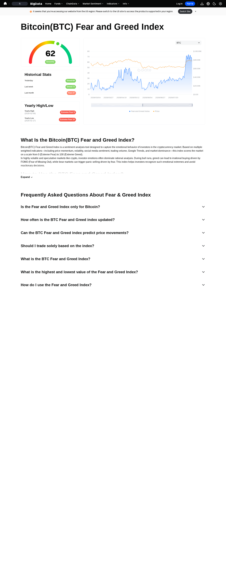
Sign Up (190, 3)
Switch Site (185, 11)
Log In (179, 3)
